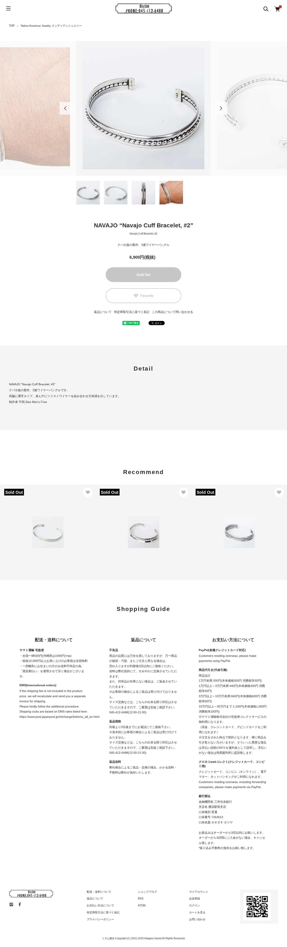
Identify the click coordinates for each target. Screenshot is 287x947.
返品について (103, 312)
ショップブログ (147, 891)
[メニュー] (8, 8)
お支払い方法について (100, 905)
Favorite (146, 295)
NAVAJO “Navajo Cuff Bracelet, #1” (30, 523)
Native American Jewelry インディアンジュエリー (51, 25)
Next (221, 108)
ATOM (142, 905)
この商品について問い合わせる (172, 312)
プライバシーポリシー (100, 919)
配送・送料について (99, 891)
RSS (141, 898)
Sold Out (143, 274)
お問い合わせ (197, 919)
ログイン (194, 905)
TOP (12, 25)
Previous (65, 108)
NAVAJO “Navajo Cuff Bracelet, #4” (222, 523)
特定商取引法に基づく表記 (131, 312)
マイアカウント (198, 891)
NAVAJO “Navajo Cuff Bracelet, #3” (126, 523)
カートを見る (197, 912)
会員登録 (194, 898)
